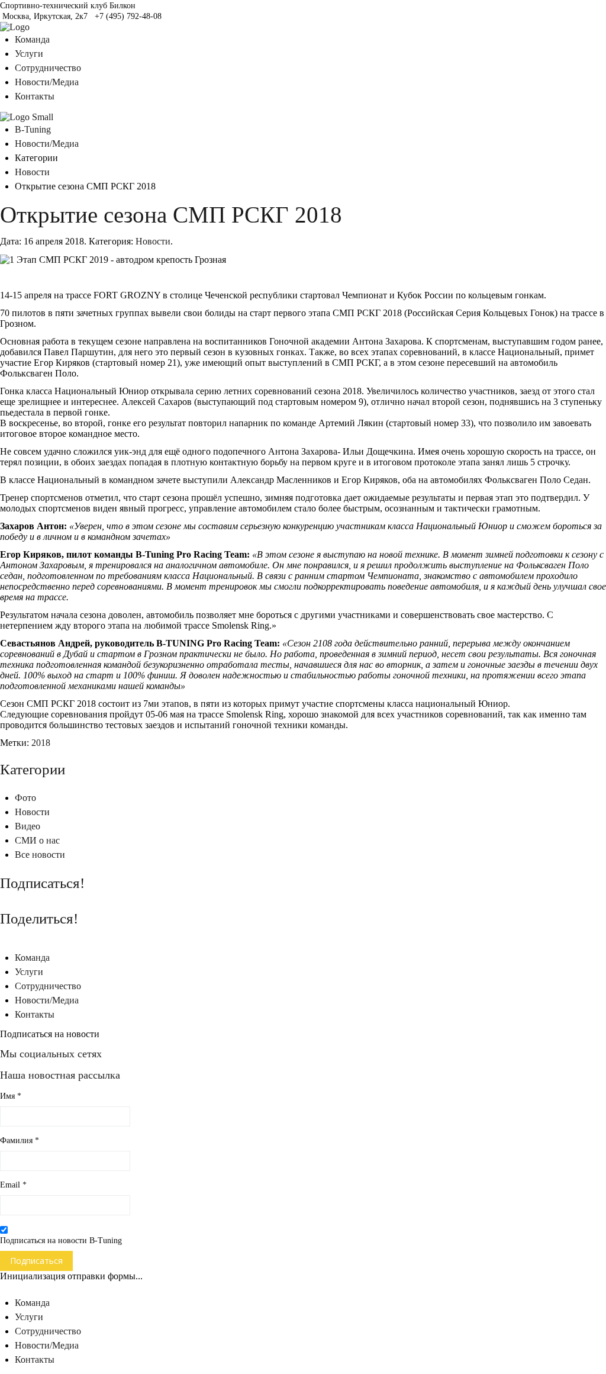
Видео (27, 826)
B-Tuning (33, 129)
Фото (25, 798)
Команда (32, 39)
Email (13, 1184)
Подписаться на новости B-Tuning (61, 1240)
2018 (40, 743)
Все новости (40, 855)
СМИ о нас (37, 840)
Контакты (34, 96)
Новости (32, 172)
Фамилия (19, 1140)
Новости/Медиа (47, 82)
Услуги (29, 54)
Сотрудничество (48, 68)
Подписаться (36, 1260)
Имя (10, 1096)
